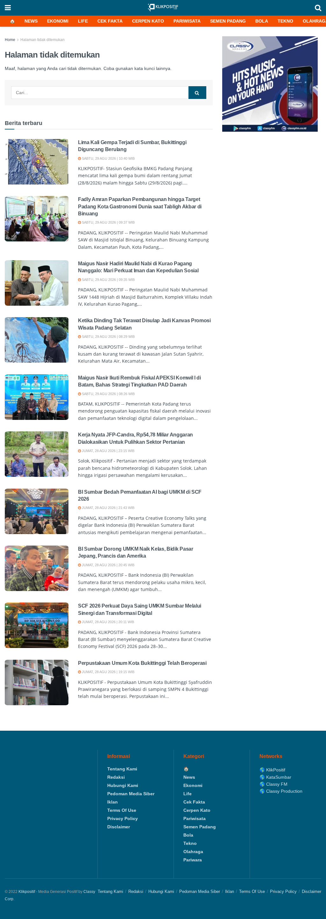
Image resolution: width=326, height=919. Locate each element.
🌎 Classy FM (273, 784)
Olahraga (193, 851)
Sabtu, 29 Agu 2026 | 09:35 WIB (108, 280)
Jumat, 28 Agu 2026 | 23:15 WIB (107, 451)
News (31, 21)
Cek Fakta (110, 21)
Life (83, 21)
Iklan (112, 801)
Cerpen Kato (148, 21)
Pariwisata (187, 21)
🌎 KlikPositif (272, 769)
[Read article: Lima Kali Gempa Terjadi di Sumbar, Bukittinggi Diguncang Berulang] (36, 161)
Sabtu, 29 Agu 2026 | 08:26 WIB (108, 394)
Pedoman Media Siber (130, 793)
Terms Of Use (121, 810)
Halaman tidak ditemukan (42, 40)
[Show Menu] (8, 8)
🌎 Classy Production (280, 791)
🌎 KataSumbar (275, 777)
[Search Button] (318, 8)
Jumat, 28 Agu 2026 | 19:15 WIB (107, 672)
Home (10, 40)
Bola (261, 21)
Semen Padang (228, 21)
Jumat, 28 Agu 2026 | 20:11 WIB (107, 622)
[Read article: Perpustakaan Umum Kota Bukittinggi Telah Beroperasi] (36, 682)
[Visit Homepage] (163, 7)
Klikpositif (26, 891)
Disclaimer (118, 826)
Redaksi (116, 777)
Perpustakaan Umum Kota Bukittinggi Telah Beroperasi (142, 663)
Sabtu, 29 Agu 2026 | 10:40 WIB (108, 158)
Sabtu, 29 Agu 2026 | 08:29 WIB (108, 336)
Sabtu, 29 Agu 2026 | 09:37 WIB (108, 222)
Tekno (285, 21)
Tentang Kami (122, 768)
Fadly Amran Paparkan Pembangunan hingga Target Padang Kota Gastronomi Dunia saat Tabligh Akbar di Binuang (140, 206)
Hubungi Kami (122, 785)
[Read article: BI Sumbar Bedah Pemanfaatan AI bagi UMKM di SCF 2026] (36, 511)
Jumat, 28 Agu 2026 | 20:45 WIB (107, 565)
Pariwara (192, 859)
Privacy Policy (122, 818)
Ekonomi (57, 21)
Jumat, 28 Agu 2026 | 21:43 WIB (107, 508)
